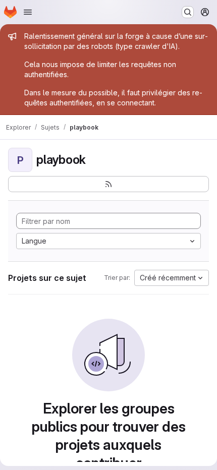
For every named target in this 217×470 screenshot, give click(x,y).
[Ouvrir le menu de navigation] (28, 12)
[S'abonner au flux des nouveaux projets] (108, 184)
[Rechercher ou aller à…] (188, 12)
